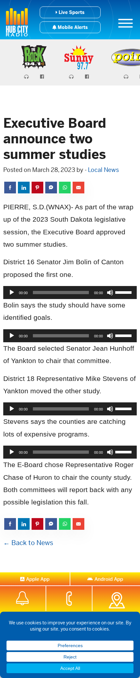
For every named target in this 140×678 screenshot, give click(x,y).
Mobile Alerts (72, 27)
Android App (108, 579)
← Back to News (28, 543)
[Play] (11, 292)
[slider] (124, 292)
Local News (103, 170)
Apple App (37, 579)
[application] (70, 292)
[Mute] (110, 292)
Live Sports (70, 12)
